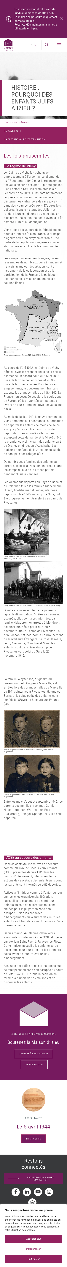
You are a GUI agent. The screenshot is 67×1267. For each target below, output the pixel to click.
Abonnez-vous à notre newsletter (40, 1178)
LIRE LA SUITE (33, 1139)
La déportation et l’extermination (24, 139)
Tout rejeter (33, 1259)
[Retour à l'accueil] (8, 45)
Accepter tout (33, 1239)
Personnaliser (33, 1249)
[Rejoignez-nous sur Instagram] (49, 1192)
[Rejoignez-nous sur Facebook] (16, 1192)
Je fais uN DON (34, 1065)
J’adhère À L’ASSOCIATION (33, 1054)
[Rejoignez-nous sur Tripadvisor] (32, 1202)
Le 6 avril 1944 (12, 131)
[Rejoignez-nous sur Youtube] (38, 1192)
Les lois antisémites (16, 123)
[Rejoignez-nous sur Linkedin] (27, 1192)
